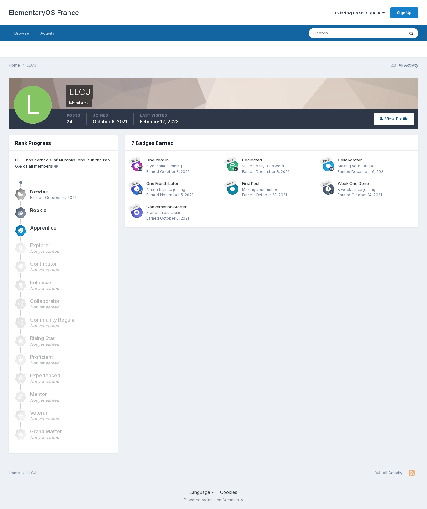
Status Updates (382, 33)
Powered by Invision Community (213, 499)
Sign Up (404, 12)
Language (201, 492)
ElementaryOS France (44, 12)
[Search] (411, 33)
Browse (21, 33)
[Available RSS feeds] (411, 473)
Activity (47, 33)
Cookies (228, 492)
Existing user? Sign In (358, 12)
